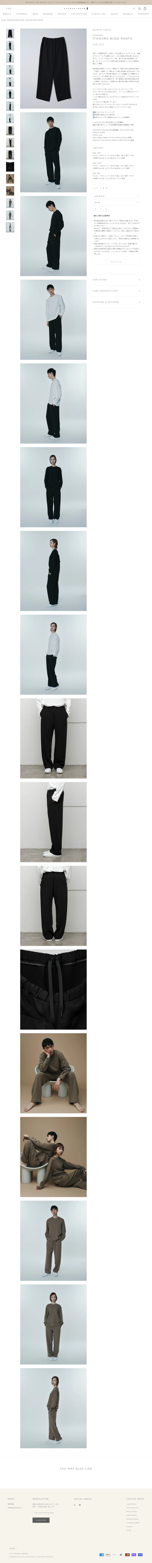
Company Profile (132, 1523)
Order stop (116, 262)
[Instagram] (74, 1505)
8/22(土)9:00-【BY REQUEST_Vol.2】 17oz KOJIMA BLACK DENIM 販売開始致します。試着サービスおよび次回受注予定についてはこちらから (76, 2)
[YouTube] (80, 1505)
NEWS (114, 14)
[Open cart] (145, 8)
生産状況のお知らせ (15, 1508)
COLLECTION (79, 14)
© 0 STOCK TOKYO (19, 1554)
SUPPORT (143, 14)
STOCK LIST (99, 14)
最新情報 (11, 1504)
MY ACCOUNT (115, 246)
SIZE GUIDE (100, 279)
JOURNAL (22, 14)
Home (3, 20)
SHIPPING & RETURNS (106, 302)
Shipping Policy (132, 1519)
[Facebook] (100, 188)
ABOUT (7, 14)
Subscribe (41, 1520)
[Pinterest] (106, 188)
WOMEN (48, 14)
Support (129, 1526)
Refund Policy (131, 1515)
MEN (35, 14)
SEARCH (128, 14)
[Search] (139, 8)
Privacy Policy (131, 1511)
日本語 (9, 8)
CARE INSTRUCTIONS (105, 291)
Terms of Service (132, 1508)
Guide (128, 1530)
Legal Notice (131, 1504)
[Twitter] (103, 188)
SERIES (62, 14)
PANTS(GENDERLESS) (15, 20)
